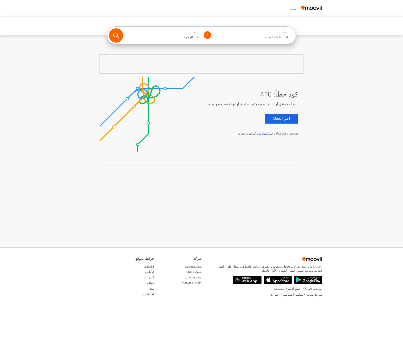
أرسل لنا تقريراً (262, 133)
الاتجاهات (148, 294)
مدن (151, 288)
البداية (285, 32)
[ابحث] (116, 35)
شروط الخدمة (314, 294)
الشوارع (149, 277)
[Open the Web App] (247, 280)
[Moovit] (311, 8)
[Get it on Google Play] (308, 280)
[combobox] (251, 37)
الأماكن (149, 272)
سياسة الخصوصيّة (293, 294)
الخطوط (149, 266)
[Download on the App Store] (278, 280)
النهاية (197, 32)
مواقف (149, 283)
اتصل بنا (275, 294)
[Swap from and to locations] (207, 35)
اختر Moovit (281, 118)
